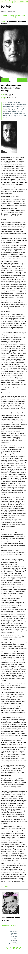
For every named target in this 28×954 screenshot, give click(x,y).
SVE (2, 1)
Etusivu (3, 21)
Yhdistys (14, 938)
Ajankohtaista (14, 931)
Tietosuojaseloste (14, 944)
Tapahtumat (14, 933)
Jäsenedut (14, 936)
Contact (7, 2)
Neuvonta (14, 935)
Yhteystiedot (8, 0)
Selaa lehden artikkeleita (9, 925)
